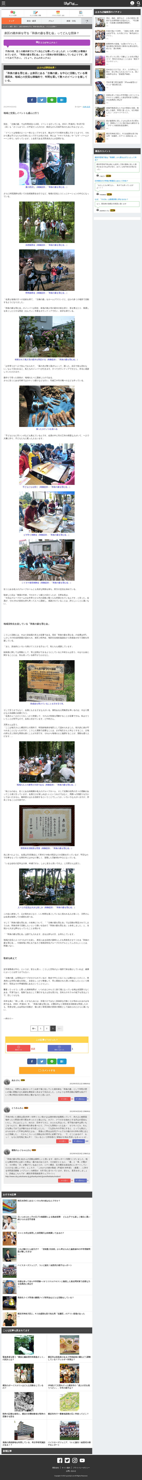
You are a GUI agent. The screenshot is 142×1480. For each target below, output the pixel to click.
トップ (11, 21)
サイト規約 (66, 1468)
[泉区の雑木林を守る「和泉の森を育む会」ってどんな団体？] (62, 100)
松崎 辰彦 (86, 107)
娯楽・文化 (71, 21)
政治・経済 (31, 21)
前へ (34, 1028)
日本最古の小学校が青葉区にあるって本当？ (111, 181)
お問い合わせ (71, 1471)
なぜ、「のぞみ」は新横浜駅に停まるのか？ (111, 199)
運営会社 (55, 1468)
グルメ (51, 21)
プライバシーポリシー (81, 1468)
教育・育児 (13, 26)
